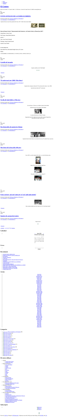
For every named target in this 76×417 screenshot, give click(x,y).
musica (9, 345)
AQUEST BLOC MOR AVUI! (9, 254)
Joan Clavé (10, 342)
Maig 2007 (39, 323)
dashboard (5, 2)
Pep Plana (7, 370)
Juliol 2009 (39, 295)
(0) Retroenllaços (11, 19)
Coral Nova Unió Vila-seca (10, 388)
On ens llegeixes (8, 390)
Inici (4, 1)
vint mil (6, 365)
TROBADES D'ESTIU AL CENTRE (10, 268)
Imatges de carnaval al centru (9, 216)
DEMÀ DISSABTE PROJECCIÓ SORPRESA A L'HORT (14, 265)
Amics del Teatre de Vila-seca (10, 396)
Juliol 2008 (39, 308)
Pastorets (9, 348)
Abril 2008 (39, 311)
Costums (9, 335)
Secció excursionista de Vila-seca (11, 399)
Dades (9, 337)
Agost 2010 (39, 284)
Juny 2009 (39, 296)
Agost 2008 (39, 307)
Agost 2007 (39, 320)
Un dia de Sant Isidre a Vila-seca (10, 100)
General (9, 341)
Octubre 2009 (39, 293)
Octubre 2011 (39, 277)
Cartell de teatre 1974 (7, 269)
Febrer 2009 (39, 301)
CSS (46, 415)
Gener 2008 (39, 315)
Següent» (13, 228)
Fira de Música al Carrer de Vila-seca (12, 387)
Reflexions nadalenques (12, 349)
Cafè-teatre (5, 260)
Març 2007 (39, 325)
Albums (4, 3)
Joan (6, 374)
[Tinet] (39, 413)
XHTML (41, 415)
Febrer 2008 (39, 313)
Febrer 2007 (39, 326)
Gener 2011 (39, 279)
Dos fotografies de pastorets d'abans (11, 127)
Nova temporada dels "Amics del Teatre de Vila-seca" (13, 259)
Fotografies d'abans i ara (9, 384)
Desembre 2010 (39, 280)
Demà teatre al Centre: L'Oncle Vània (10, 267)
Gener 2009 (39, 302)
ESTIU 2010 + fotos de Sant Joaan (9, 266)
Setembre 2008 (39, 306)
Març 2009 (39, 300)
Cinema (9, 334)
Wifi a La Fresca (8, 379)
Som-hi (9, 350)
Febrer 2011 (39, 278)
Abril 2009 (39, 298)
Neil (6, 369)
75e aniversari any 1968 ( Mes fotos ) (11, 80)
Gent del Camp (8, 367)
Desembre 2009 (39, 291)
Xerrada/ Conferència (7, 257)
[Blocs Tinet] (39, 412)
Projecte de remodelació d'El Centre (12, 382)
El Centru (4, 6)
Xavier (6, 373)
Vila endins (10, 355)
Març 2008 (39, 312)
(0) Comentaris (4, 65)
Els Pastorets (5, 256)
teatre (9, 352)
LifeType (6, 415)
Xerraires (7, 393)
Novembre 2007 (39, 317)
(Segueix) (2, 72)
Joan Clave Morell (8, 364)
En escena (9, 340)
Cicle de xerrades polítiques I (8, 263)
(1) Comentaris (4, 130)
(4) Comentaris (4, 83)
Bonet (6, 375)
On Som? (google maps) (9, 391)
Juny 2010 (39, 285)
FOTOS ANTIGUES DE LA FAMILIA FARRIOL (15, 16)
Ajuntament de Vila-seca (9, 402)
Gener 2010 (39, 290)
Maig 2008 (39, 310)
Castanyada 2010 (6, 262)
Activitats (9, 333)
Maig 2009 (39, 297)
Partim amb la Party (11, 346)
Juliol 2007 (39, 321)
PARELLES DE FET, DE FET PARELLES (11, 255)
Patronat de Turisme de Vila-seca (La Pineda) (13, 400)
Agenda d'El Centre (9, 362)
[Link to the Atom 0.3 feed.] (39, 409)
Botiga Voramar (8, 377)
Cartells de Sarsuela (6, 62)
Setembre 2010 (39, 282)
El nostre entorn (11, 338)
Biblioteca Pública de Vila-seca (11, 401)
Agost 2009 (39, 294)
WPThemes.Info (15, 415)
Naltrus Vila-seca (8, 386)
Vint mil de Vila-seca (9, 378)
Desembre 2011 (39, 276)
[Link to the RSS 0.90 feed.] (39, 407)
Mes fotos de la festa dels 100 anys (10, 147)
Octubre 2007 (39, 318)
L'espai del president (11, 344)
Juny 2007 (39, 322)
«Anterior (2, 228)
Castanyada (5, 258)
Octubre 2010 (39, 281)
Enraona (6, 380)
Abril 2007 (39, 324)
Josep (6, 371)
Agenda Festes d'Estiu (9, 361)
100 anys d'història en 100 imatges (16, 18)
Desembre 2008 (39, 303)
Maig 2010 (39, 286)
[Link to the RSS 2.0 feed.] (39, 408)
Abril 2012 (39, 274)
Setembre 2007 (39, 319)
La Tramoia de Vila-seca (9, 397)
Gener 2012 (39, 275)
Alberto (6, 366)
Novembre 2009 (39, 292)
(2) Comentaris (4, 19)
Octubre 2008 (39, 305)
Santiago (6, 372)
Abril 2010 (39, 287)
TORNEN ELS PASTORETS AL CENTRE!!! (12, 261)
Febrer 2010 (39, 289)
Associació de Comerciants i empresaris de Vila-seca (15, 395)
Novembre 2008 (39, 304)
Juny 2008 (39, 309)
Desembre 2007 (39, 316)
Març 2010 (39, 288)
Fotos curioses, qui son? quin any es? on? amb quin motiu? (18, 194)
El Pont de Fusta (8, 394)
